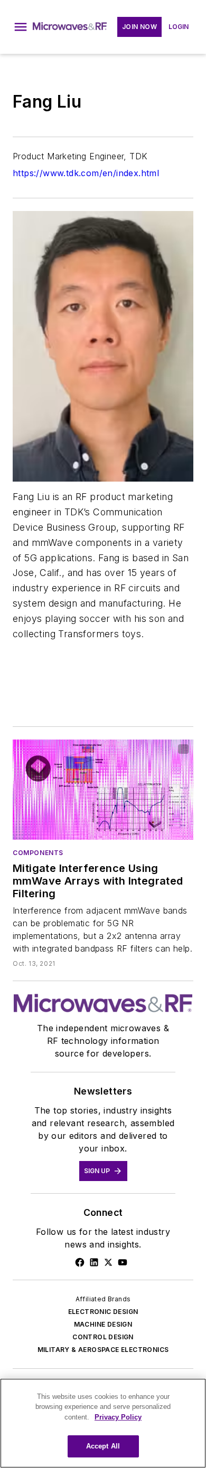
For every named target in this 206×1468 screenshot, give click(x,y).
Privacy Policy (118, 1417)
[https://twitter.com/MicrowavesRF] (108, 1262)
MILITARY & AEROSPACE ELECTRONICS (103, 1350)
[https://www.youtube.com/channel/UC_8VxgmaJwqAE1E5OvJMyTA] (122, 1262)
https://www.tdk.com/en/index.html (86, 173)
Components (38, 853)
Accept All (103, 1446)
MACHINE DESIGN (103, 1324)
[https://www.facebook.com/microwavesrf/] (79, 1262)
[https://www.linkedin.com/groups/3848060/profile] (94, 1262)
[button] (21, 27)
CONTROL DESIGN (103, 1337)
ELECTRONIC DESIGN (103, 1312)
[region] (103, 1423)
